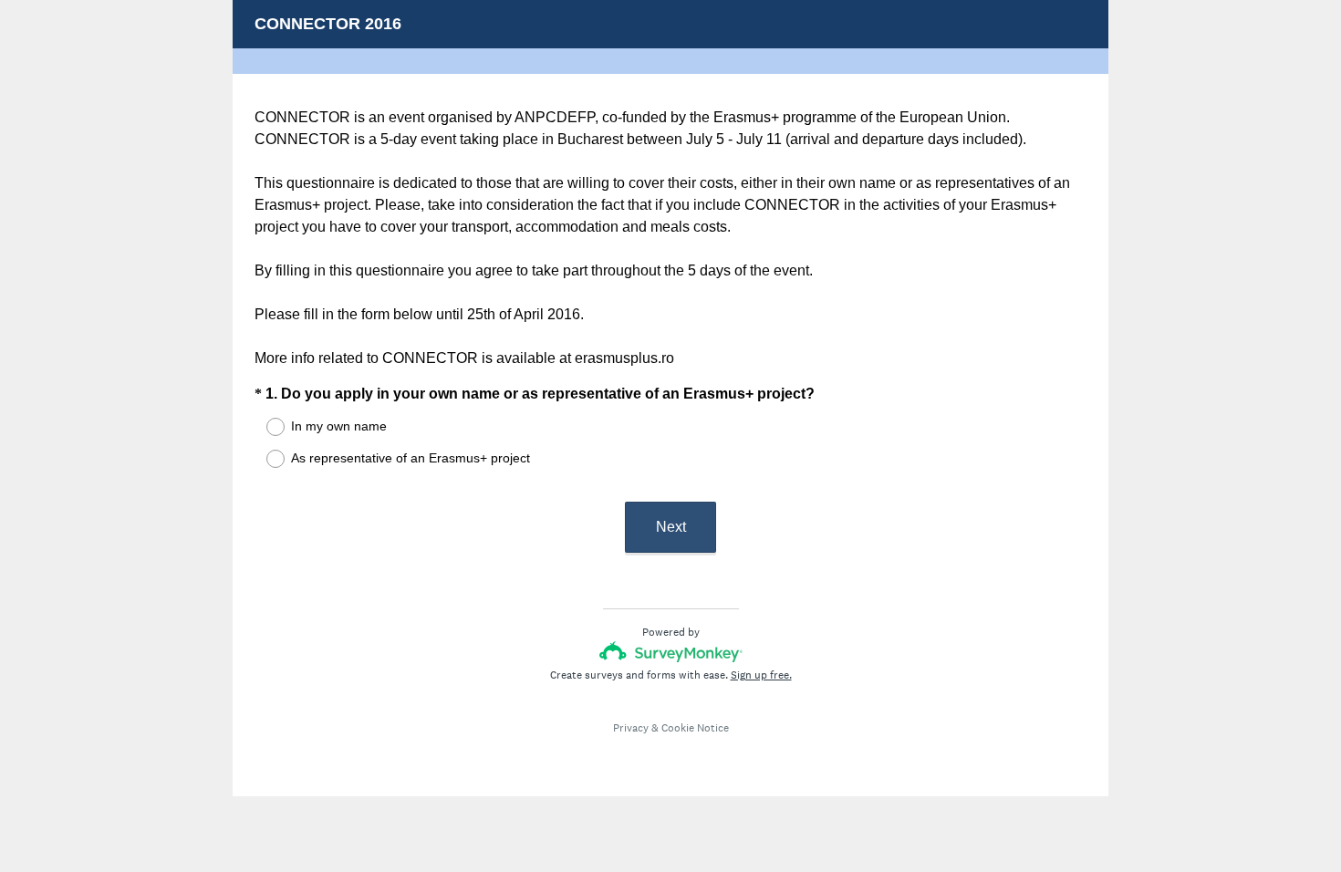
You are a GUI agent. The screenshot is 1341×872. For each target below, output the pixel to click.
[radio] (264, 427)
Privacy (631, 728)
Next (671, 527)
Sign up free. (761, 675)
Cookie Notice (695, 728)
